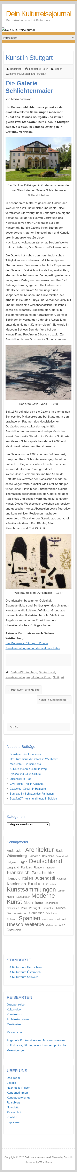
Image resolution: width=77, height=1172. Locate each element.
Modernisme (33, 903)
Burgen (22, 862)
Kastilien (62, 878)
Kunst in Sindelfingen (54, 699)
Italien (27, 878)
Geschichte (42, 872)
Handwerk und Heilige (23, 689)
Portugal (34, 908)
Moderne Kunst (41, 677)
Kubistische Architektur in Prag (28, 768)
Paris (24, 908)
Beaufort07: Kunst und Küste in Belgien (33, 798)
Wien (62, 925)
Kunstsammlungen (18, 677)
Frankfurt (50, 867)
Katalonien (16, 884)
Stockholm (47, 919)
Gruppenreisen (16, 1004)
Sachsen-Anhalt (17, 913)
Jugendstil (45, 878)
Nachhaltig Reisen (18, 1087)
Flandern (39, 867)
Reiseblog (13, 1102)
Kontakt (12, 1117)
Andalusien (15, 850)
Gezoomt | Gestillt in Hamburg (28, 788)
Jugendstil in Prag (20, 778)
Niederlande (52, 903)
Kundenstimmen (17, 1092)
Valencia (51, 925)
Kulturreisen (14, 1009)
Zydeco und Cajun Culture (25, 773)
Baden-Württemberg (24, 672)
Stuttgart (41, 73)
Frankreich (18, 872)
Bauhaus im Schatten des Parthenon (32, 793)
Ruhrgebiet (48, 908)
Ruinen (61, 908)
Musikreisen (14, 1024)
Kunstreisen (14, 1014)
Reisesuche (14, 1032)
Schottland (51, 913)
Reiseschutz (15, 1112)
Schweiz (12, 919)
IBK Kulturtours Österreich (24, 972)
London (61, 890)
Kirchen (36, 883)
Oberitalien (13, 908)
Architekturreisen (18, 1019)
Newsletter (14, 1107)
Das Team (13, 1077)
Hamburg (13, 878)
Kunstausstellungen (19, 1097)
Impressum (14, 1122)
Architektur (39, 849)
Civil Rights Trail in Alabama (26, 783)
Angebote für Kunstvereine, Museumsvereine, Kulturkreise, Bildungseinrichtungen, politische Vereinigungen (36, 1045)
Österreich (14, 930)
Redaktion (16, 69)
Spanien (29, 918)
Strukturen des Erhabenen (25, 754)
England (13, 867)
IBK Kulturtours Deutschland (25, 967)
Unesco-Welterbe (25, 924)
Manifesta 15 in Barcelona (25, 764)
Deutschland (28, 73)
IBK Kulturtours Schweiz (22, 977)
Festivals (26, 867)
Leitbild (11, 1082)
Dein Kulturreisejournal (38, 13)
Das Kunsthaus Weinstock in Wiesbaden (34, 759)
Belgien (11, 862)
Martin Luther (23, 897)
